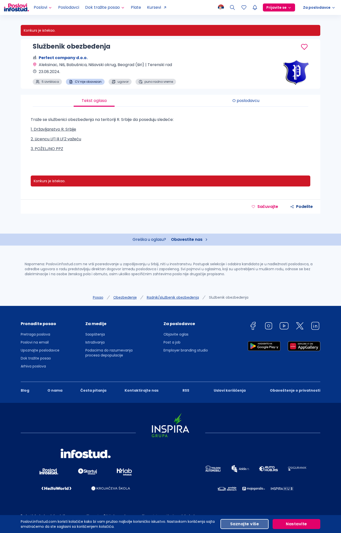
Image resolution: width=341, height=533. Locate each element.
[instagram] (269, 327)
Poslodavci (68, 7)
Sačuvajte (267, 206)
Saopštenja (95, 334)
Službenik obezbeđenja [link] (228, 297)
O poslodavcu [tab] (245, 100)
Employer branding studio (186, 350)
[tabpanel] (170, 136)
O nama (54, 390)
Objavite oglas (176, 334)
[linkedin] (315, 327)
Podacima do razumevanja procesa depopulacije (109, 353)
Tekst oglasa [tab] (94, 100)
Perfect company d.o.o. (63, 58)
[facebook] (253, 327)
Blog (25, 390)
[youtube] (284, 327)
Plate (136, 7)
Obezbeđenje (125, 297)
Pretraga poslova (35, 334)
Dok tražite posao (36, 358)
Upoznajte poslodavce (40, 350)
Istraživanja (95, 342)
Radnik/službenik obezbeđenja (173, 297)
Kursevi (154, 7)
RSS (185, 390)
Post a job (172, 342)
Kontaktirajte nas (142, 390)
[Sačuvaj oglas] (304, 47)
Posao (98, 297)
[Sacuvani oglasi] (243, 7)
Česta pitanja (93, 390)
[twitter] (300, 327)
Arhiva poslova (33, 366)
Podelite (304, 206)
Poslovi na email (35, 342)
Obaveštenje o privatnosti (295, 390)
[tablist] (170, 101)
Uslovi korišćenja (230, 390)
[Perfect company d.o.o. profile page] (295, 72)
